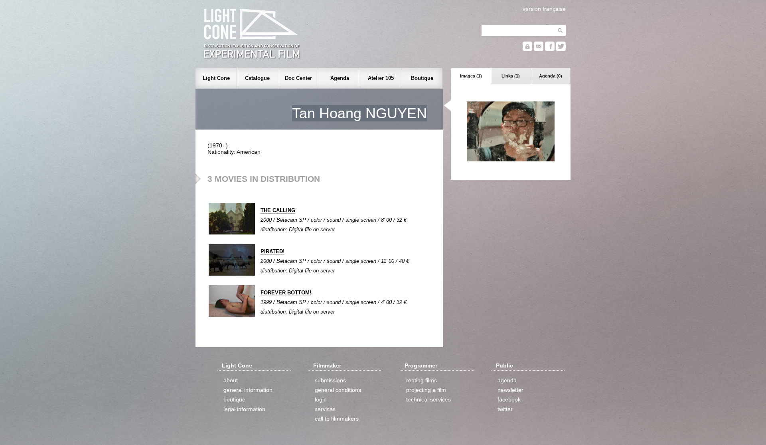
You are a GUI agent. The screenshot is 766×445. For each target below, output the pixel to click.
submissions (330, 380)
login (321, 399)
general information (247, 390)
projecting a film (426, 390)
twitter (505, 409)
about (230, 380)
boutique (234, 399)
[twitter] (561, 49)
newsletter (510, 390)
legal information (244, 409)
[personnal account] (527, 49)
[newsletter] (538, 49)
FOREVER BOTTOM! (286, 293)
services (325, 409)
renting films (421, 380)
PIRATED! (272, 251)
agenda (507, 380)
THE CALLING (278, 210)
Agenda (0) (550, 76)
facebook (509, 399)
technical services (428, 399)
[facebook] (550, 49)
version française (544, 9)
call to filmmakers (337, 418)
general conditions (338, 390)
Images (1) (471, 76)
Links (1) (510, 76)
